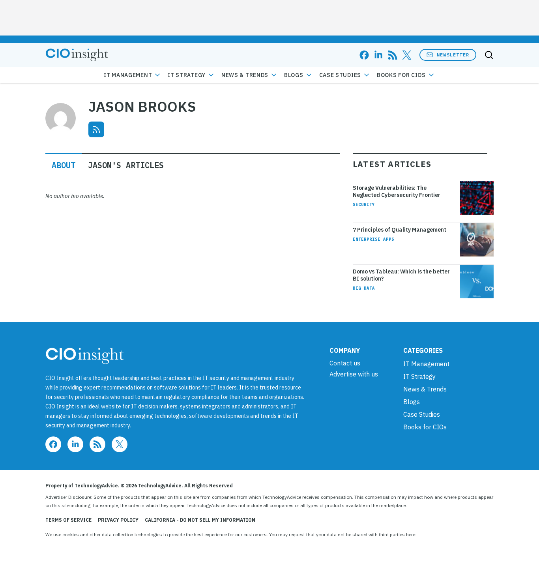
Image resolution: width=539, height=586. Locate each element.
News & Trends (244, 75)
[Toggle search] (489, 55)
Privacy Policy (118, 520)
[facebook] (364, 55)
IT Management (128, 75)
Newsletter (453, 55)
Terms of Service (68, 520)
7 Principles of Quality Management (399, 229)
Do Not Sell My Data (439, 534)
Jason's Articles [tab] (126, 165)
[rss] (392, 55)
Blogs (293, 75)
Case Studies (340, 75)
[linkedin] (378, 55)
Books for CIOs (401, 75)
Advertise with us (353, 374)
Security (364, 204)
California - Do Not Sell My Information (200, 520)
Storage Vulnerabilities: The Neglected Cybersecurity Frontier (396, 191)
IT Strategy (187, 75)
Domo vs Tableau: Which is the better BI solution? (401, 275)
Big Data (364, 288)
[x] (407, 55)
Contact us (344, 363)
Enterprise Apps (373, 239)
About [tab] (63, 165)
